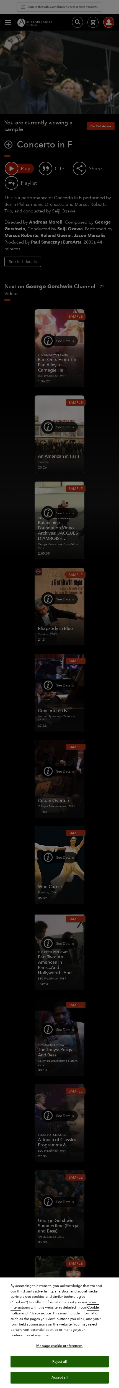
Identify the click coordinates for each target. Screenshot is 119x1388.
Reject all (59, 1361)
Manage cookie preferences (59, 1345)
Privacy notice (40, 1313)
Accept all (59, 1377)
